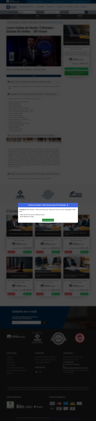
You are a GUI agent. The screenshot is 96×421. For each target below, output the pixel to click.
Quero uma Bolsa (48, 220)
